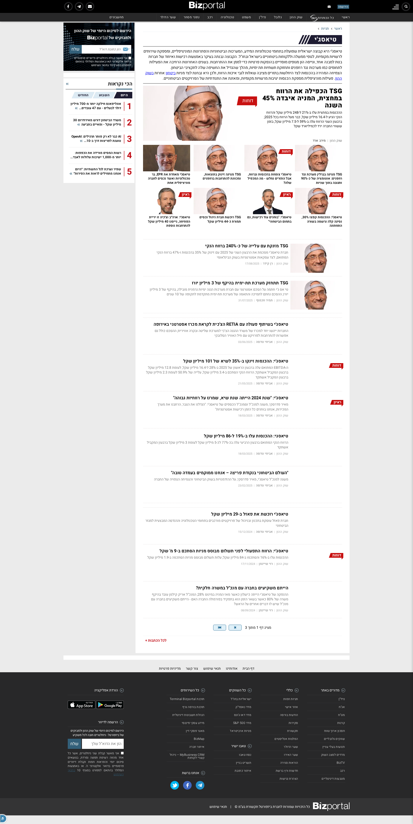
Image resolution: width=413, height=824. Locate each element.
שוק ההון (296, 17)
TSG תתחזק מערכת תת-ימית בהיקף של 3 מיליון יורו (240, 283)
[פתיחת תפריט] (395, 7)
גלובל (278, 17)
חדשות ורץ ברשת (287, 770)
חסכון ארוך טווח (334, 731)
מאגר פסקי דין (195, 731)
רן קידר (268, 263)
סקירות (293, 723)
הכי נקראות (120, 84)
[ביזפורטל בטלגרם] (79, 6)
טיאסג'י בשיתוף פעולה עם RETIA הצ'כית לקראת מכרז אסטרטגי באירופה (221, 324)
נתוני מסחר (191, 17)
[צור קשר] (90, 6)
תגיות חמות (290, 699)
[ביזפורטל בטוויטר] (174, 785)
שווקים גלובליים (334, 739)
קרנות (341, 723)
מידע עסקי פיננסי (193, 723)
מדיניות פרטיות (170, 668)
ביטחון (171, 73)
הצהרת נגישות (289, 778)
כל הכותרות (326, 17)
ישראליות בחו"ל (241, 699)
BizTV (341, 762)
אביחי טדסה (264, 342)
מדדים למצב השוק (333, 755)
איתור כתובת (243, 770)
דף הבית (248, 668)
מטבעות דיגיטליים (333, 778)
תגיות (325, 28)
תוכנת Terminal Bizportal (187, 699)
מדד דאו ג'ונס (242, 715)
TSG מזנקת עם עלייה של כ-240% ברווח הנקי (246, 246)
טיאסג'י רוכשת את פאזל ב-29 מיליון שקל (249, 514)
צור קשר (192, 668)
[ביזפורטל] (207, 6)
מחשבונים (116, 17)
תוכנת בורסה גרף (193, 707)
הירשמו (343, 7)
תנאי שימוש (212, 668)
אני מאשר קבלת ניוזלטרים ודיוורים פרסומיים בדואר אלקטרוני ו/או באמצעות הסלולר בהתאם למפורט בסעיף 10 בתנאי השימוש (102, 61)
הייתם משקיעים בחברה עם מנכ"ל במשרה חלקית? (242, 588)
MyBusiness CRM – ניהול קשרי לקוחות (187, 756)
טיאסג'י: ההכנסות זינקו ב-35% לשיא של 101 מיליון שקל (235, 361)
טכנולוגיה (227, 17)
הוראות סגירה (289, 762)
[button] (3, 818)
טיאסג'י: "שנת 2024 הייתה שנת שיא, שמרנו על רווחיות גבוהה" (230, 398)
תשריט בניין (243, 762)
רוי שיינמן (266, 563)
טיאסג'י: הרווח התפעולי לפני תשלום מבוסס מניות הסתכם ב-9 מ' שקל (224, 551)
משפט (246, 17)
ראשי (346, 17)
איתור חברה (197, 747)
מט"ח (341, 715)
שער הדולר (168, 17)
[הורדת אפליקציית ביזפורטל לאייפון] (81, 707)
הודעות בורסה (289, 715)
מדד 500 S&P (242, 723)
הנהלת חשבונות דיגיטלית (188, 715)
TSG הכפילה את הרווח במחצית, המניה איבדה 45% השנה (302, 98)
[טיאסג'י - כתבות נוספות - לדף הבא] (235, 627)
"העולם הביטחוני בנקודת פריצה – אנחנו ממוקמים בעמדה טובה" (229, 473)
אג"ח (342, 707)
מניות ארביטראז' (240, 731)
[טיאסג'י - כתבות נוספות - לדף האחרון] (219, 627)
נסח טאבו (245, 755)
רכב (210, 17)
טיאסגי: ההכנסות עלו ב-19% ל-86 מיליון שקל (246, 436)
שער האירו (291, 755)
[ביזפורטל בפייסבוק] (68, 6)
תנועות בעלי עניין (333, 747)
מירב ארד (319, 140)
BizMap (199, 739)
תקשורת (292, 731)
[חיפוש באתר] (406, 7)
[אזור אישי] (329, 6)
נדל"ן (262, 17)
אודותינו (231, 668)
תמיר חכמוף (264, 300)
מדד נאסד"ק (243, 707)
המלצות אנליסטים (286, 739)
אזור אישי (291, 707)
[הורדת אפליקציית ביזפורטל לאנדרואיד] (110, 707)
